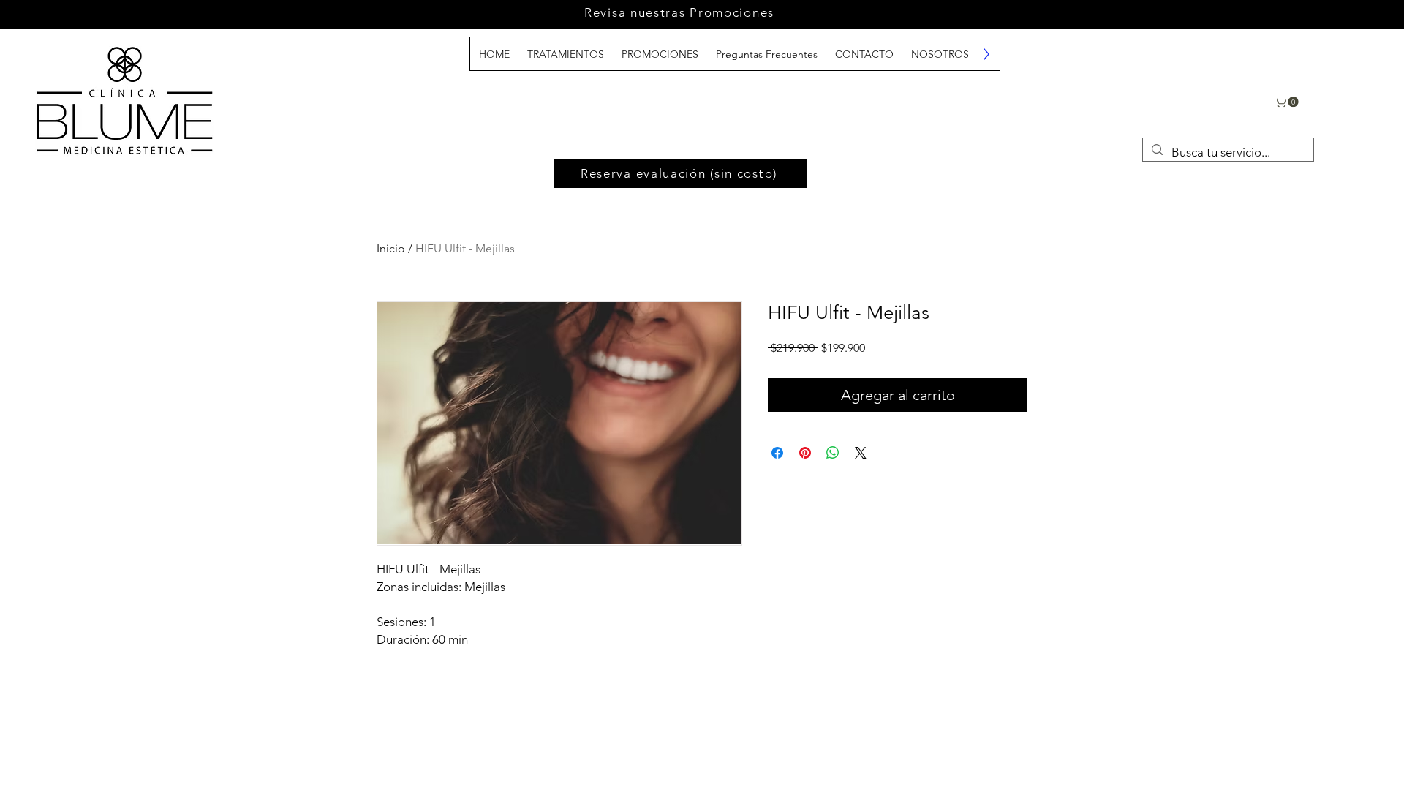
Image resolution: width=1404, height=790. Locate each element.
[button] (1288, 102)
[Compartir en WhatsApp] (833, 453)
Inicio (391, 248)
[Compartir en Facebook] (777, 453)
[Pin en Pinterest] (805, 453)
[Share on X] (860, 453)
